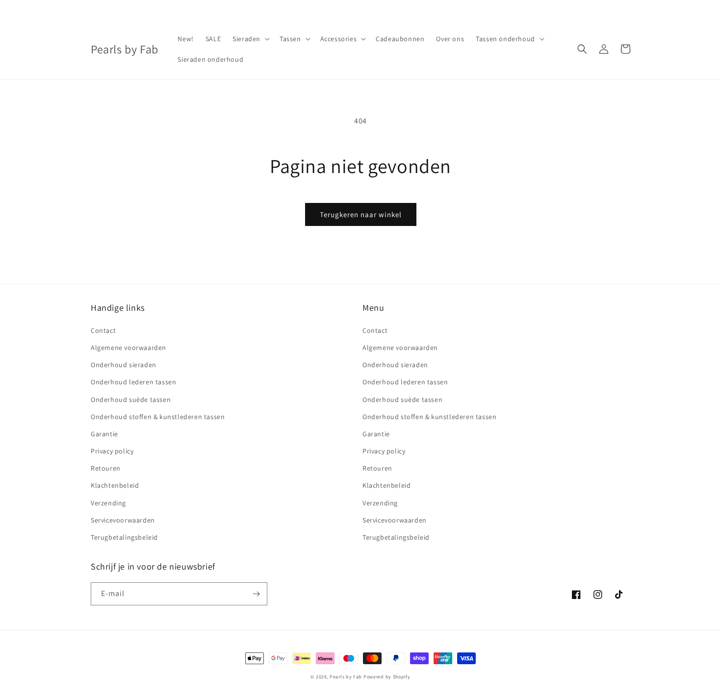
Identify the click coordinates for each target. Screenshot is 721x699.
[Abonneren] (256, 593)
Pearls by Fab (346, 677)
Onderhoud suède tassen (131, 399)
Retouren (106, 468)
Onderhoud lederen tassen (133, 381)
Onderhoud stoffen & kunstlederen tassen (158, 416)
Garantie (104, 433)
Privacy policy (112, 451)
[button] (250, 38)
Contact (103, 330)
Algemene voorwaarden (128, 347)
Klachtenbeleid (115, 485)
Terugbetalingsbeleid (124, 537)
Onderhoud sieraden (123, 364)
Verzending (108, 503)
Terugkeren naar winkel (361, 214)
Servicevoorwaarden (123, 520)
